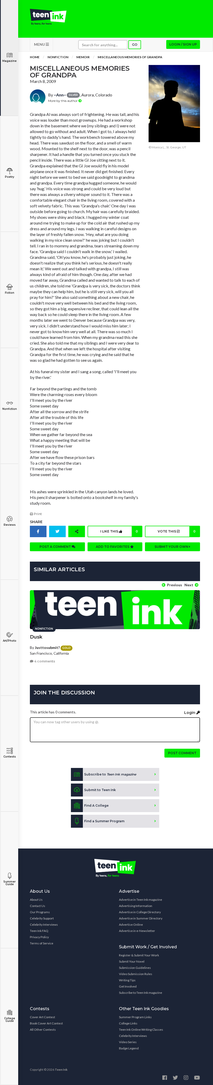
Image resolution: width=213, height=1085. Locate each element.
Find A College (96, 805)
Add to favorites (113, 547)
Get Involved (128, 986)
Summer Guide (9, 883)
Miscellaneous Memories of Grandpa (130, 57)
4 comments (44, 661)
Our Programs (40, 912)
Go (134, 45)
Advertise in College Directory (140, 912)
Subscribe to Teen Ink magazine (140, 993)
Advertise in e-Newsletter (137, 931)
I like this (119, 531)
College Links (128, 1023)
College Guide (9, 1020)
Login (190, 712)
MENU (40, 44)
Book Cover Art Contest (46, 1023)
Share (36, 522)
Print (37, 514)
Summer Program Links (135, 1017)
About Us (36, 900)
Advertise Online (131, 924)
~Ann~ (60, 94)
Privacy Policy (39, 937)
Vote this (177, 531)
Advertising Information (135, 906)
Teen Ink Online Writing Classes (141, 1029)
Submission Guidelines (135, 968)
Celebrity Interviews (44, 924)
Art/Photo (9, 640)
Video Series (128, 1042)
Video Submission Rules (135, 974)
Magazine (9, 61)
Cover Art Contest (42, 1017)
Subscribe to (110, 774)
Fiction (9, 292)
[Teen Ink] (48, 17)
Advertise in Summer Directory (140, 918)
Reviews (10, 525)
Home (34, 57)
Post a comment (55, 547)
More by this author (63, 101)
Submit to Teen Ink (100, 790)
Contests (9, 756)
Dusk (36, 637)
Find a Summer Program (104, 821)
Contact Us (37, 906)
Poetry (9, 177)
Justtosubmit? (47, 647)
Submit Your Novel (131, 961)
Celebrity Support (42, 918)
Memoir (83, 57)
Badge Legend (129, 1048)
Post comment (182, 753)
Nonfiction (9, 409)
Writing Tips (127, 980)
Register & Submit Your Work (139, 955)
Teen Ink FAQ (39, 931)
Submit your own (172, 547)
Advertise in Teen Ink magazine (140, 900)
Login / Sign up (183, 44)
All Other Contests (43, 1029)
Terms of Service (41, 943)
